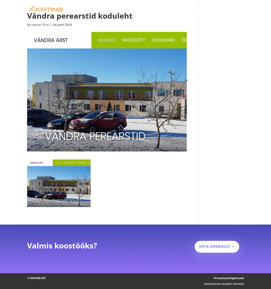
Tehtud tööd (205, 8)
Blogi (223, 8)
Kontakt (238, 8)
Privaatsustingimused (229, 278)
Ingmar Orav (40, 25)
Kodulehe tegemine (144, 8)
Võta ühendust (214, 246)
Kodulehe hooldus (177, 8)
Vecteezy (238, 284)
